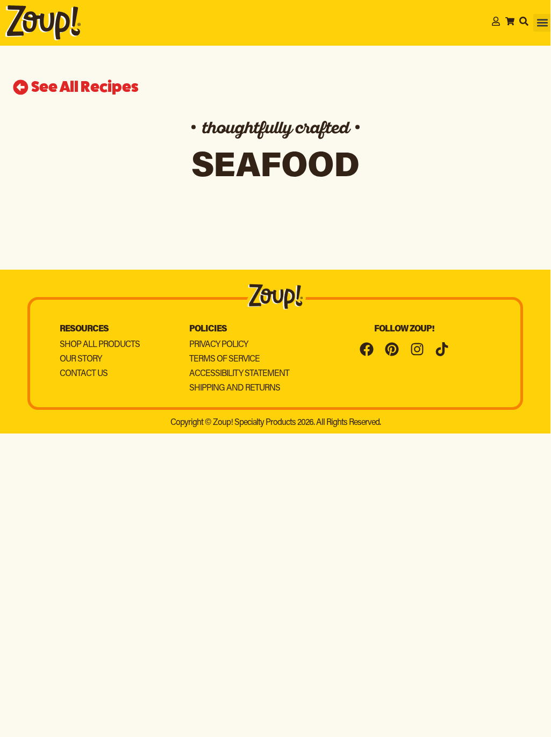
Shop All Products (100, 345)
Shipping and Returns (234, 388)
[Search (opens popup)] (523, 21)
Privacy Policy (218, 345)
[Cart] (509, 21)
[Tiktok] (442, 349)
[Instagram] (417, 349)
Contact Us (84, 374)
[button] (542, 23)
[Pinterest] (392, 349)
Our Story (81, 359)
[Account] (495, 21)
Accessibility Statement (239, 374)
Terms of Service (224, 359)
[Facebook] (367, 349)
